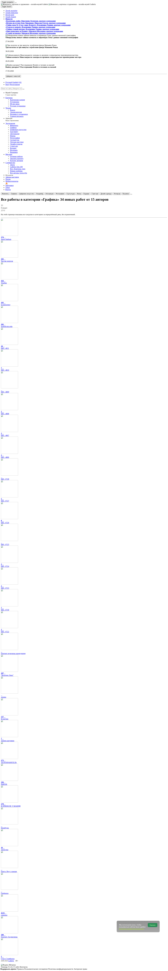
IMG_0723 (5, 587)
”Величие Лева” (7, 674)
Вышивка (126, 194)
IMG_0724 (5, 565)
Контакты (24, 967)
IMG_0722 (5, 631)
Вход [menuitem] (7, 84)
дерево (3, 697)
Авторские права (80, 969)
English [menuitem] (15, 82)
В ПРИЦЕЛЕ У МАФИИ (11, 805)
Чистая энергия (7, 260)
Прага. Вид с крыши (9, 871)
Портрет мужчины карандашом (13, 653)
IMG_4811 (5, 347)
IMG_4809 (5, 392)
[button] (11, 11)
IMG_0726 (5, 522)
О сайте (16, 967)
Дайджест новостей (13, 76)
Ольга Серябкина (8, 958)
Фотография (60, 194)
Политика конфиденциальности (61, 969)
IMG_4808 (5, 413)
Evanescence (5, 304)
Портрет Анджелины (9, 936)
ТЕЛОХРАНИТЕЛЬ (9, 761)
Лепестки (4, 849)
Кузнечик (4, 718)
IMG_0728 (5, 479)
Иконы (79, 194)
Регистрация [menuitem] (15, 84)
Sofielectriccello (6, 325)
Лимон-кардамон (7, 740)
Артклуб (12, 119)
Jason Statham (6, 238)
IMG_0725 (5, 544)
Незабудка (5, 828)
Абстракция (49, 194)
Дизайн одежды (106, 194)
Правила (20, 969)
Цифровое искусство (26, 194)
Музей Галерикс (11, 94)
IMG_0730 (5, 609)
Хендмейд (39, 194)
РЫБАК (4, 783)
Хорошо (153, 925)
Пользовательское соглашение (36, 969)
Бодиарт (86, 194)
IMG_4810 (5, 369)
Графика (14, 194)
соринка (4, 914)
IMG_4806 (5, 456)
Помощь (4, 967)
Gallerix (11, 961)
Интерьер (117, 194)
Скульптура (71, 194)
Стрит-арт (95, 194)
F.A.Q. (10, 967)
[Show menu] (16, 2)
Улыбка (4, 282)
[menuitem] (20, 82)
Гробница (4, 893)
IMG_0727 (5, 500)
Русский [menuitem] (8, 82)
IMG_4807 (5, 434)
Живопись (5, 194)
